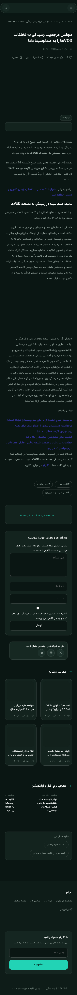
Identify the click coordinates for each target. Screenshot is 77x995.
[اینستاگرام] (51, 653)
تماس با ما (35, 901)
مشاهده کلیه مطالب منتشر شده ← (37, 515)
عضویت (38, 965)
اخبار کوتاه (59, 21)
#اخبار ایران (63, 484)
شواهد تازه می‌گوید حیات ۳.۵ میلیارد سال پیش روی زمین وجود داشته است (22, 711)
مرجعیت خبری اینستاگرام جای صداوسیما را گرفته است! (39, 420)
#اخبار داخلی (43, 484)
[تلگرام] (41, 653)
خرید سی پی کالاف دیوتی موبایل (49, 853)
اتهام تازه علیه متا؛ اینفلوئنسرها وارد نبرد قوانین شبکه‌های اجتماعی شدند (47, 805)
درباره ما (48, 901)
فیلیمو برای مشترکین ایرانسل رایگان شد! (48, 437)
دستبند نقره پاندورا (56, 845)
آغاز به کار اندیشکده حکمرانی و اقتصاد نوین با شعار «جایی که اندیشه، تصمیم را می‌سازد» (20, 757)
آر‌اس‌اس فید (65, 910)
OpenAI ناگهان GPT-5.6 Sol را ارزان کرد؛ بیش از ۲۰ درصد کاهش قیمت (56, 709)
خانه (70, 21)
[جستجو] (6, 8)
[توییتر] (60, 653)
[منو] (71, 8)
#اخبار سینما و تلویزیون (57, 492)
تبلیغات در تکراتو (63, 901)
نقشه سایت (20, 901)
